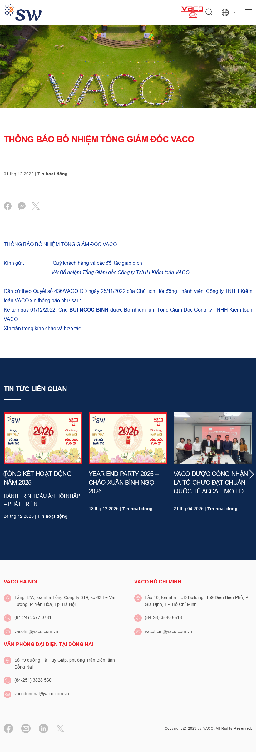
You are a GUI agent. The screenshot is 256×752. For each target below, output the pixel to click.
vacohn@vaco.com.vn (36, 631)
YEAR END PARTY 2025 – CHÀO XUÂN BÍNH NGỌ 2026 (123, 482)
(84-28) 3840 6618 (163, 617)
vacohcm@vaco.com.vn (168, 631)
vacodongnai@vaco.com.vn (41, 693)
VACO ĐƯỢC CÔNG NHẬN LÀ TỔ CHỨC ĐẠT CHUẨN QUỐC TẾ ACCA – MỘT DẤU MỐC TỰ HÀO (212, 483)
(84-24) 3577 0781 (33, 617)
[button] (251, 474)
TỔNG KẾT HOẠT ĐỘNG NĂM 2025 (37, 478)
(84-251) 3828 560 (33, 680)
